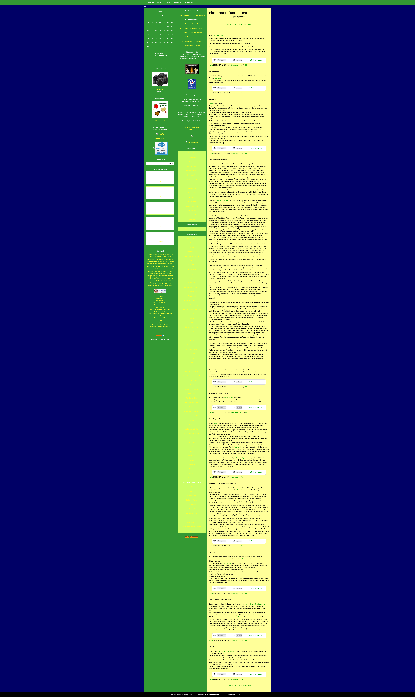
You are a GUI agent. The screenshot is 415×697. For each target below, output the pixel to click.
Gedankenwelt (192, 162)
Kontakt (167, 3)
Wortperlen (160, 298)
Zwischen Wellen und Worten (160, 309)
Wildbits (191, 473)
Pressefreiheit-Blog (191, 389)
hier (220, 372)
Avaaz (192, 491)
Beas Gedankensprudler (191, 256)
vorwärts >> (247, 24)
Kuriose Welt (191, 215)
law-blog (192, 358)
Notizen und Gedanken (192, 45)
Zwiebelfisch (192, 531)
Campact (192, 509)
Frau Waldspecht (191, 291)
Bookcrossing (191, 504)
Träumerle (191, 456)
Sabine (191, 407)
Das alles (212, 104)
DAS (215, 423)
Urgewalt (192, 464)
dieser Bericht (229, 397)
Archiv (159, 3)
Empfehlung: (160, 138)
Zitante (160, 296)
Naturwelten (192, 202)
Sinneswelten (191, 197)
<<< (148, 16)
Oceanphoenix (192, 380)
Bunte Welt (191, 219)
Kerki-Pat (192, 354)
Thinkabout (192, 442)
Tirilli (160, 320)
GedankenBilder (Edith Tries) (192, 309)
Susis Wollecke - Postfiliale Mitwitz (160, 313)
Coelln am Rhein (191, 269)
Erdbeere (191, 278)
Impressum (177, 3)
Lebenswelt (192, 157)
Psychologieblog (191, 398)
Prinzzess (191, 393)
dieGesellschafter (192, 513)
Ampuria (192, 247)
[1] (235, 24)
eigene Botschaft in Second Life (255, 604)
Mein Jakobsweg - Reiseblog (191, 41)
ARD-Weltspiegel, (242, 458)
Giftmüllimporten (242, 490)
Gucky (192, 322)
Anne (191, 243)
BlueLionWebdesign (164, 331)
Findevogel (192, 296)
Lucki (191, 362)
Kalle (191, 336)
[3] (239, 24)
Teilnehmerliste (160, 121)
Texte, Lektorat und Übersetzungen (192, 15)
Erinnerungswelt (191, 170)
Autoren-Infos (191, 495)
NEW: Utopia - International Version (192, 28)
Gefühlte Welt (191, 166)
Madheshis (238, 447)
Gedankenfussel (191, 314)
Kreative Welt (191, 175)
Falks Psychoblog (192, 305)
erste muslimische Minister (226, 651)
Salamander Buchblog (191, 416)
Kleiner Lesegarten (191, 229)
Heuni (192, 318)
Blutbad (240, 559)
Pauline (191, 385)
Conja (192, 274)
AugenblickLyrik (191, 251)
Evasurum (191, 283)
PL (246, 65)
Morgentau (160, 300)
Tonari (192, 451)
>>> (172, 16)
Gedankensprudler (160, 311)
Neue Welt (191, 153)
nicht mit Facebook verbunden (214, 60)
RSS (241, 65)
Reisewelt (191, 193)
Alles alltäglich (191, 238)
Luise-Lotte (192, 367)
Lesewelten (192, 184)
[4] (241, 24)
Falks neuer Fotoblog (191, 300)
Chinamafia (227, 563)
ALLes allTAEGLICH (160, 303)
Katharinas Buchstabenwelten (160, 326)
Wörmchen (191, 478)
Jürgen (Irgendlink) (191, 327)
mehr (161, 181)
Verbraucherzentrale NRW (192, 526)
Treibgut (192, 460)
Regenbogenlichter (191, 402)
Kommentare (235, 65)
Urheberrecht (191, 522)
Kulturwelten (192, 210)
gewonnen (218, 78)
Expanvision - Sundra (191, 287)
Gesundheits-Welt (192, 206)
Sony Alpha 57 (160, 89)
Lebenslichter (160, 307)
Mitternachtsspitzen (160, 305)
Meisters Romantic (191, 371)
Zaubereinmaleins (160, 318)
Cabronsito (191, 260)
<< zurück (230, 24)
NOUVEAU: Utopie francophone (192, 32)
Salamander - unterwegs (191, 411)
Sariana (191, 424)
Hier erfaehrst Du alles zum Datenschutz (221, 695)
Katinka (191, 340)
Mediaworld (192, 188)
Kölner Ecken (191, 345)
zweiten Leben (236, 617)
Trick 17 (191, 469)
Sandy (192, 420)
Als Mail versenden (255, 60)
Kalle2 (192, 331)
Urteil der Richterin (222, 201)
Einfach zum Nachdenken (160, 324)
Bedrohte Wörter (191, 500)
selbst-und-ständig (191, 429)
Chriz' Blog (191, 265)
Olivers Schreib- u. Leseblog (191, 376)
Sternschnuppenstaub (191, 433)
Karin (211, 65)
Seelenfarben (191, 518)
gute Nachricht (218, 35)
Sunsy (192, 438)
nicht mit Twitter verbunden (234, 60)
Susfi (160, 322)
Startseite (151, 3)
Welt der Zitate (192, 179)
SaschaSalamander (160, 316)
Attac (191, 487)
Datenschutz (188, 3)
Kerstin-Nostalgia (192, 349)
